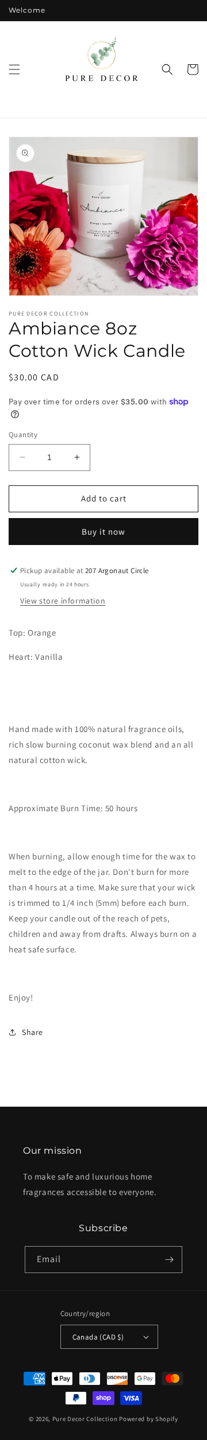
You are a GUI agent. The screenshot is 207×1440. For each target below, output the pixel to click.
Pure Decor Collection (85, 1419)
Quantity (23, 434)
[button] (14, 69)
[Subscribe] (169, 1259)
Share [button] (32, 1032)
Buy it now (103, 531)
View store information (62, 601)
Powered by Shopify (148, 1419)
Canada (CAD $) (98, 1337)
